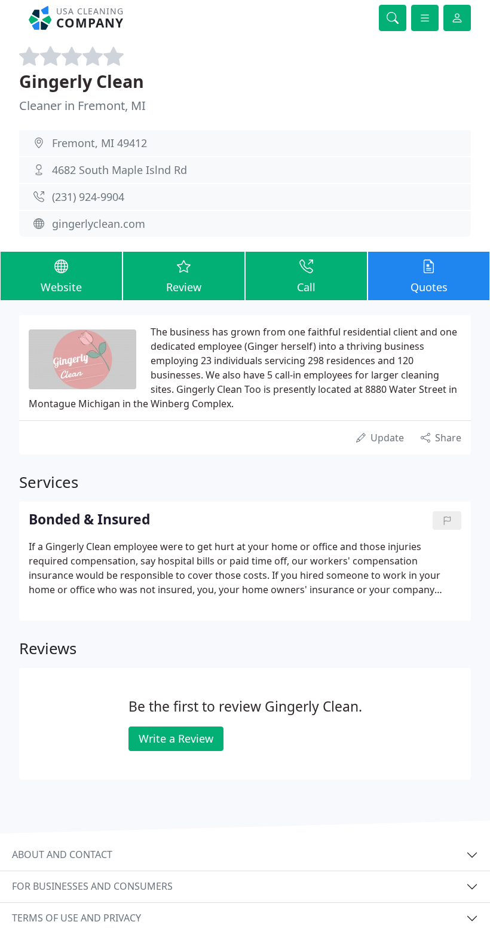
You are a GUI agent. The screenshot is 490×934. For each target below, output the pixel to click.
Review (183, 287)
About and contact (62, 854)
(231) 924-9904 (88, 197)
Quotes (429, 287)
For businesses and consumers (92, 886)
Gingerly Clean (81, 81)
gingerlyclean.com (98, 223)
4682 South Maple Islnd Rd (119, 170)
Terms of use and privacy (76, 917)
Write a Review (176, 738)
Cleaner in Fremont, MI (82, 105)
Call (306, 287)
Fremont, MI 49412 (99, 143)
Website (61, 287)
